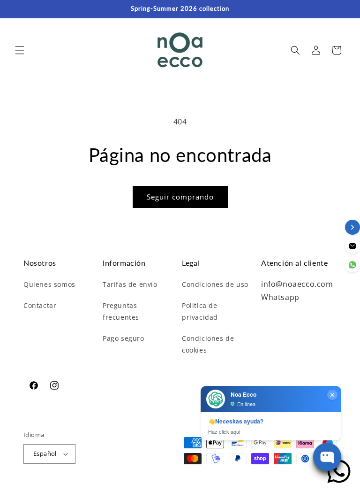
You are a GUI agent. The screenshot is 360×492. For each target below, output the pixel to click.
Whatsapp (280, 297)
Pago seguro (123, 338)
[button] (19, 50)
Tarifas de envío (130, 284)
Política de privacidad (200, 311)
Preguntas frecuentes (121, 311)
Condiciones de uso (215, 284)
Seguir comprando (180, 196)
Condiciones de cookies (208, 344)
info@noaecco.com (297, 284)
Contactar (39, 305)
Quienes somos (49, 284)
